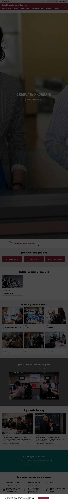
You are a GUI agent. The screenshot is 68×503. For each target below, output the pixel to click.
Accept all (43, 498)
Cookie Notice (28, 499)
